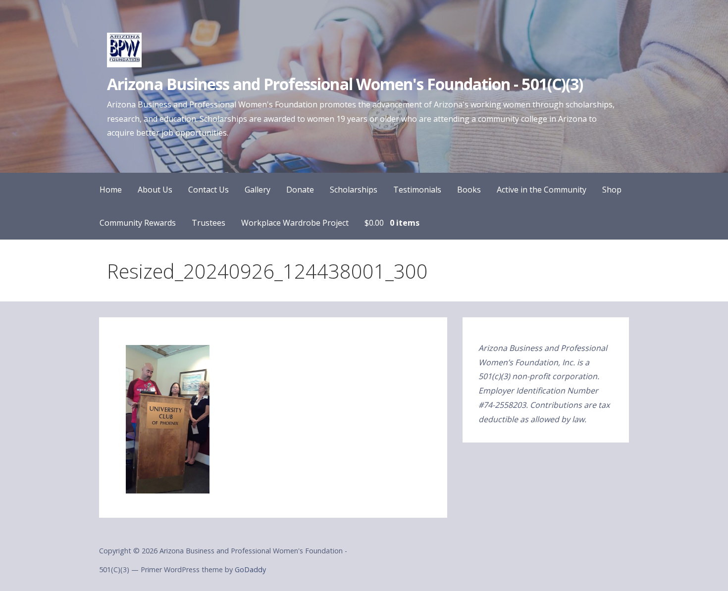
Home (111, 189)
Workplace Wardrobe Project (295, 222)
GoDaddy (250, 569)
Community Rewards (138, 222)
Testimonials (417, 189)
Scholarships (353, 189)
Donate (300, 189)
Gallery (257, 189)
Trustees (208, 222)
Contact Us (208, 189)
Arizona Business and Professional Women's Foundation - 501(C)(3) (345, 84)
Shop (612, 189)
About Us (155, 189)
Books (469, 189)
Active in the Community (541, 189)
